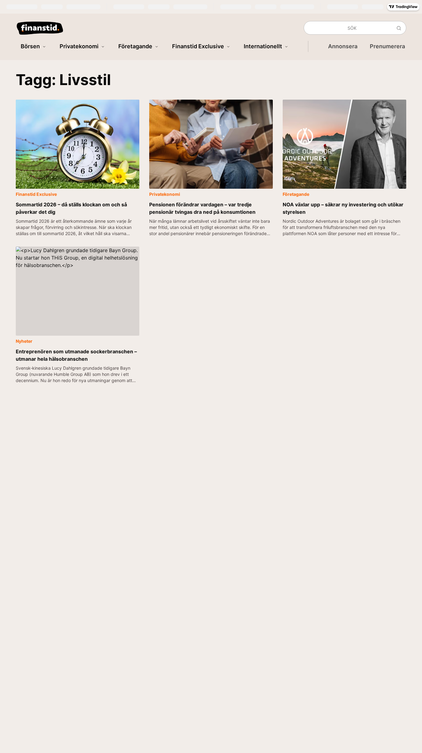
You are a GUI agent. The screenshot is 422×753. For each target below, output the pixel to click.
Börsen (30, 46)
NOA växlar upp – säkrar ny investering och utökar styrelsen (343, 208)
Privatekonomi (79, 46)
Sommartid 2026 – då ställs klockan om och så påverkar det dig (71, 208)
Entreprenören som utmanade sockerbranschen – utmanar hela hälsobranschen (76, 355)
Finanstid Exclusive (198, 46)
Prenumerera (387, 46)
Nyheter (24, 341)
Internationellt (263, 46)
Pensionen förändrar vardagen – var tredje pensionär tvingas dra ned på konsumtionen (202, 208)
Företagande (135, 46)
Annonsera (342, 46)
